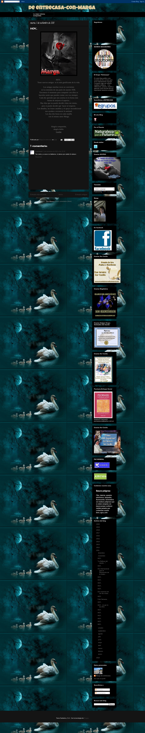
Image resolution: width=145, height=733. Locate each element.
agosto (100, 634)
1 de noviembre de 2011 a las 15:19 (54, 151)
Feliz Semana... (103, 599)
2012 (98, 547)
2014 (98, 541)
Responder (38, 157)
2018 (98, 530)
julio (99, 636)
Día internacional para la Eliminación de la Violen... (103, 571)
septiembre (102, 631)
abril (99, 645)
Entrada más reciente (38, 194)
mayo (100, 642)
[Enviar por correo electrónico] (65, 140)
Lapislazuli (39, 151)
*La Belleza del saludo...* (103, 562)
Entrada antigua (81, 194)
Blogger (86, 718)
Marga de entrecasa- (103, 676)
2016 (98, 536)
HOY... (100, 558)
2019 (98, 527)
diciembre (101, 553)
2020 (98, 524)
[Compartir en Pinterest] (73, 140)
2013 (98, 544)
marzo (100, 648)
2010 (98, 658)
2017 (98, 533)
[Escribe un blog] (67, 140)
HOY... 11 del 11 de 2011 (103, 606)
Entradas (99, 690)
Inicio (61, 194)
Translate (110, 191)
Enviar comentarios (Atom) (63, 201)
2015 (98, 539)
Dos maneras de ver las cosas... (103, 592)
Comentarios (101, 693)
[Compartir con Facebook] (71, 140)
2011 (98, 550)
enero (100, 654)
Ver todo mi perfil (99, 678)
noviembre (102, 556)
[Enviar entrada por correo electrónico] (61, 139)
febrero (100, 651)
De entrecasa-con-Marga (62, 8)
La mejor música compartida (39, 14)
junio (100, 639)
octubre (101, 628)
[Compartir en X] (69, 140)
